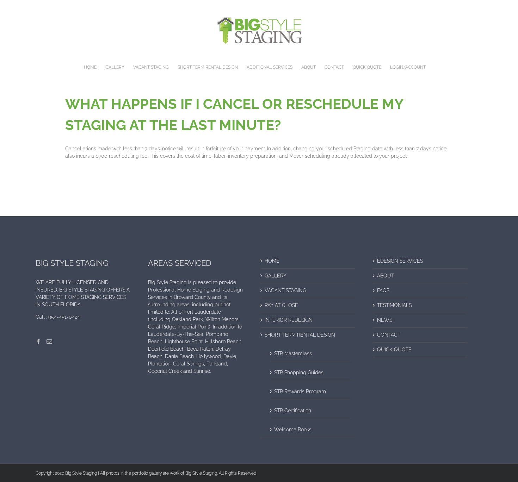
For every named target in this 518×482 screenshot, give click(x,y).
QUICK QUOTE (394, 349)
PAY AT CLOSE (281, 305)
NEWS (384, 320)
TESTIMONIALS (394, 305)
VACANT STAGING (285, 290)
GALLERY (275, 275)
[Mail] (49, 341)
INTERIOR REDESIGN (289, 320)
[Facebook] (38, 341)
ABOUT (385, 275)
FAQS (383, 290)
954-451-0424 (64, 317)
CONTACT (388, 335)
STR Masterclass (293, 353)
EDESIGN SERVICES (400, 261)
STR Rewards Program (300, 391)
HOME (272, 261)
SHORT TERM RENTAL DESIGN (300, 335)
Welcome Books (293, 429)
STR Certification (292, 410)
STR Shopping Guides (298, 372)
